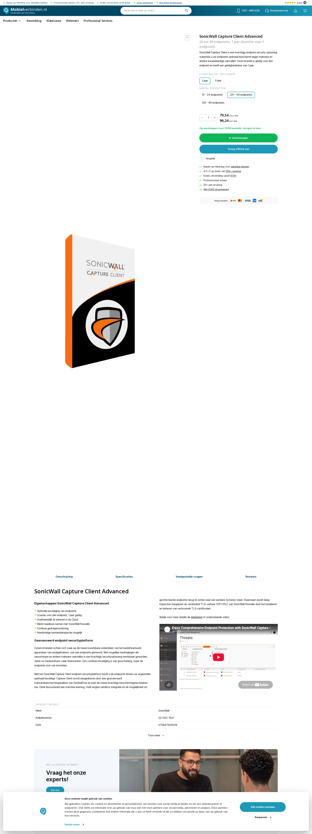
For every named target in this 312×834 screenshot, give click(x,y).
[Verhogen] (214, 117)
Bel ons (55, 790)
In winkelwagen (238, 138)
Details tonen (72, 824)
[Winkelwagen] (305, 11)
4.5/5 (299, 2)
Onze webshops (145, 2)
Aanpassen (261, 817)
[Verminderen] (202, 117)
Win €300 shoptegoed (170, 2)
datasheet (196, 617)
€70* (127, 2)
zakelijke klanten (240, 166)
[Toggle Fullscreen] (187, 36)
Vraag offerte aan (238, 149)
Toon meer (154, 735)
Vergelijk (210, 158)
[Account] (295, 10)
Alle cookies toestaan (263, 807)
